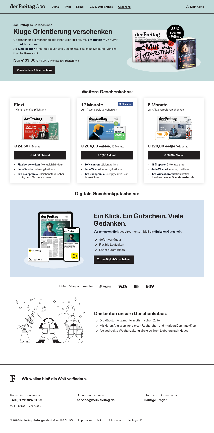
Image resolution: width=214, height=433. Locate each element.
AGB (99, 419)
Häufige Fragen (156, 400)
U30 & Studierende (101, 6)
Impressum (85, 419)
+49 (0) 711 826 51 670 (26, 400)
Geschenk (124, 6)
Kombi (80, 6)
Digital (56, 6)
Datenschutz (115, 419)
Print (68, 6)
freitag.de (133, 419)
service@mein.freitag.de (96, 400)
